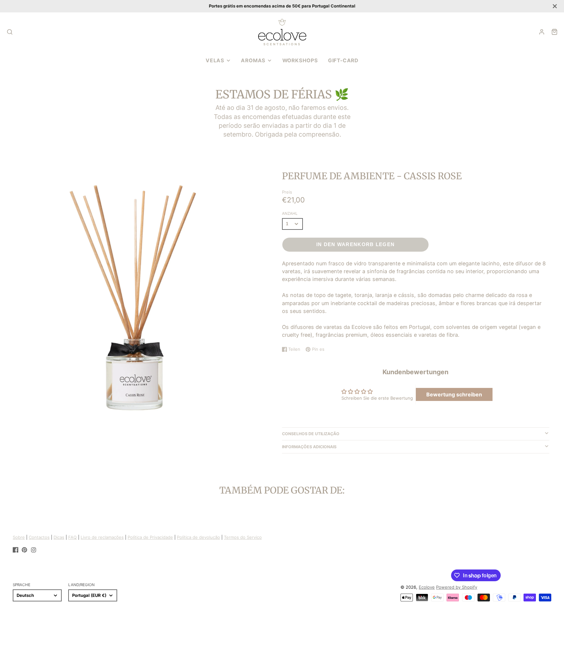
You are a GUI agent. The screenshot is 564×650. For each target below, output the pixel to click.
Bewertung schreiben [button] (454, 394)
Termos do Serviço (243, 537)
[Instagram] (34, 550)
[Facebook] (16, 550)
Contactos (39, 537)
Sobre (19, 537)
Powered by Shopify (456, 587)
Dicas (59, 537)
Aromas (253, 60)
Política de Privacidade (150, 537)
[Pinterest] (24, 550)
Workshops (300, 60)
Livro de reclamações (102, 537)
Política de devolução (198, 537)
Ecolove (427, 587)
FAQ (72, 537)
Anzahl (290, 213)
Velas (215, 60)
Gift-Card (343, 60)
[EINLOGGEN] (542, 32)
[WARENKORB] (554, 32)
